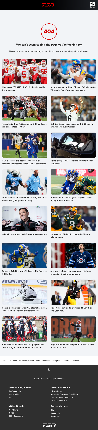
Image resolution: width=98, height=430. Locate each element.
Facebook (46, 361)
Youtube (66, 361)
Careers (13, 361)
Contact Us (14, 394)
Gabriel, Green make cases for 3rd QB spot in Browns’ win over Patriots (72, 125)
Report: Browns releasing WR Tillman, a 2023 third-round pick (72, 346)
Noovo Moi (55, 416)
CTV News (13, 410)
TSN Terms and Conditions (62, 397)
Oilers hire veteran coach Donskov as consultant (24, 234)
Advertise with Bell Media (29, 361)
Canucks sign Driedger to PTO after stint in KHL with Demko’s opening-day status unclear (24, 309)
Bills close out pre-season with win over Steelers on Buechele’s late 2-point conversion (24, 162)
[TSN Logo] (48, 5)
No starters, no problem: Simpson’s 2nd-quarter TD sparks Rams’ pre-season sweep (73, 88)
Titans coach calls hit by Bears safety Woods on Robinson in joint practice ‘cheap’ (24, 199)
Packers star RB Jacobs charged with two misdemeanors (70, 236)
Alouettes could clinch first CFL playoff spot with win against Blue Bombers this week (23, 346)
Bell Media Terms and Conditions (64, 394)
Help (11, 397)
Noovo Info (55, 413)
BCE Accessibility (16, 391)
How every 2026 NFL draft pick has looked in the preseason (23, 88)
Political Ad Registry (59, 400)
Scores (92, 7)
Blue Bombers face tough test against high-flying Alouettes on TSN (71, 199)
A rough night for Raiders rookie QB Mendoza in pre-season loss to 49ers (24, 125)
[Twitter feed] (49, 369)
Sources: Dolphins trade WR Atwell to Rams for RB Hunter (24, 272)
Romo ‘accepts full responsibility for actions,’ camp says (72, 162)
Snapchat (75, 361)
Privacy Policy (56, 391)
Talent (5, 361)
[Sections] (4, 5)
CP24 (11, 413)
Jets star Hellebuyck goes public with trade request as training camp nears (71, 272)
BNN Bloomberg (16, 416)
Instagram (56, 361)
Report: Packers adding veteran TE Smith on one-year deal (71, 309)
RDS (52, 410)
